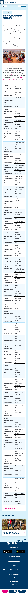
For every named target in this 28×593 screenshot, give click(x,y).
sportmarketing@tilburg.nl (10, 74)
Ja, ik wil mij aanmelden (14, 560)
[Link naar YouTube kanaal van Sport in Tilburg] (24, 569)
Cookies (14, 577)
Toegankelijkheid (14, 581)
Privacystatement (14, 574)
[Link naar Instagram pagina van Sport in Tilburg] (4, 569)
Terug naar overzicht (9, 508)
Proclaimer (14, 584)
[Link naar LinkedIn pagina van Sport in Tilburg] (11, 569)
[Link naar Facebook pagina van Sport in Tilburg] (17, 569)
